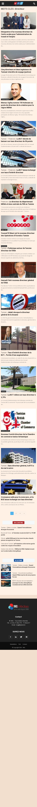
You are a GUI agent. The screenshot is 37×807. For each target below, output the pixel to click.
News (3, 28)
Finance (3, 135)
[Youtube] (27, 637)
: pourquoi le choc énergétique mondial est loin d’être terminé (22, 583)
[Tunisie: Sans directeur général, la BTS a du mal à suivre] (18, 455)
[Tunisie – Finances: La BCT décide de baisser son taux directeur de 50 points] (18, 128)
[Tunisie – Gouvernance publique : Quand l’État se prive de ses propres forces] (6, 575)
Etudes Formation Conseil (8, 277)
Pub (20, 644)
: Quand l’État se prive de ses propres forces (24, 575)
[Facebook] (11, 637)
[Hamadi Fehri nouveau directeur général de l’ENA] (18, 270)
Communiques (5, 99)
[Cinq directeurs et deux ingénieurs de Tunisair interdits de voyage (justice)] (18, 58)
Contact (25, 644)
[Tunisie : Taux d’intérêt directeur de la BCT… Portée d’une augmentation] (18, 338)
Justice (3, 66)
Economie (4, 246)
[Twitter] (21, 637)
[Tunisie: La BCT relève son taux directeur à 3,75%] (18, 379)
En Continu (18, 523)
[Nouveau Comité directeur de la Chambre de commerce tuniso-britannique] (18, 420)
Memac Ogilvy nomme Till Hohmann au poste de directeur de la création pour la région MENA (17, 105)
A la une (18, 560)
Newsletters (13, 644)
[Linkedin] (16, 637)
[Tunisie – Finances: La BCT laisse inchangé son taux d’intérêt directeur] (18, 159)
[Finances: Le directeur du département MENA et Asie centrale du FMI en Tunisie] (18, 191)
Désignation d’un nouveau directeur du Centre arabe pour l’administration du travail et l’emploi (16, 34)
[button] (34, 3)
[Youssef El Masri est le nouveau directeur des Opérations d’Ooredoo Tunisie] (18, 223)
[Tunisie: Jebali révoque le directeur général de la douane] (18, 302)
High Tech (4, 229)
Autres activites (5, 309)
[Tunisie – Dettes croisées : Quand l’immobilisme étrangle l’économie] (6, 567)
